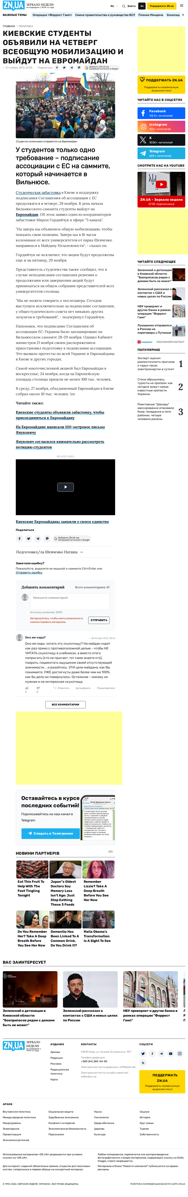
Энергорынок (11, 1128)
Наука (98, 1111)
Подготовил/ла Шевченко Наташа (46, 552)
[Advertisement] (69, 748)
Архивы (55, 1052)
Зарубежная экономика (63, 1117)
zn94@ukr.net (127, 1067)
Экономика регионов (16, 1140)
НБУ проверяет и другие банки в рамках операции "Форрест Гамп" (154, 312)
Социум (144, 1111)
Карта (54, 1079)
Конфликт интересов (61, 1123)
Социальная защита (60, 1111)
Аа (142, 6)
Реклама (55, 1063)
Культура (100, 1134)
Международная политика (19, 1117)
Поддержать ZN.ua (162, 6)
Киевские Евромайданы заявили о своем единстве (62, 521)
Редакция (56, 1057)
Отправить (99, 620)
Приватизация (12, 1134)
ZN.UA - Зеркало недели (161, 200)
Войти (132, 6)
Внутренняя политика (16, 1111)
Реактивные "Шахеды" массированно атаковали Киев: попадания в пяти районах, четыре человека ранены (156, 412)
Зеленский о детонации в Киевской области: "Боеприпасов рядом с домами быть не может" (155, 275)
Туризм (144, 1128)
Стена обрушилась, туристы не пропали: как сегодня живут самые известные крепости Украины (155, 387)
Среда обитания (104, 1123)
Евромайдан (27, 214)
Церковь (99, 1128)
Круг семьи (147, 1123)
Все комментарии (65, 704)
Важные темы (15, 15)
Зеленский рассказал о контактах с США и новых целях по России (155, 292)
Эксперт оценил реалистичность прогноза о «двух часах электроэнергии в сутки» (156, 363)
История (145, 1117)
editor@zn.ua (88, 1076)
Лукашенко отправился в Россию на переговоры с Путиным (155, 329)
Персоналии (56, 1134)
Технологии (101, 1117)
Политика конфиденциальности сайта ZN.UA (157, 1184)
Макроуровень (12, 1123)
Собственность (149, 1134)
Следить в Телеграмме (53, 833)
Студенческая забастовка (38, 192)
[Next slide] (182, 15)
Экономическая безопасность (67, 1128)
